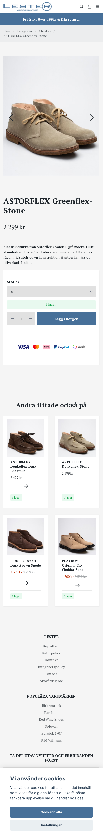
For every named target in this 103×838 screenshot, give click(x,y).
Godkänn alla (51, 812)
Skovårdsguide (51, 680)
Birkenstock (51, 705)
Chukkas (45, 31)
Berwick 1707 (52, 733)
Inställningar (51, 825)
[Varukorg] (90, 6)
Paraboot (51, 712)
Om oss (52, 673)
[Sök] (82, 6)
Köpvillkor (51, 646)
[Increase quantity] (30, 319)
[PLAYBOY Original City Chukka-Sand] (77, 585)
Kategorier (24, 31)
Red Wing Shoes (51, 719)
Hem (7, 31)
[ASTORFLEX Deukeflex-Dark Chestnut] (26, 486)
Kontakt (51, 660)
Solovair (51, 726)
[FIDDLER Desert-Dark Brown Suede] (26, 583)
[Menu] (98, 6)
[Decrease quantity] (12, 319)
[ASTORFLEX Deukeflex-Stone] (77, 484)
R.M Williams (51, 740)
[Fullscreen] (52, 116)
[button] (91, 117)
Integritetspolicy (51, 666)
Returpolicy (51, 653)
